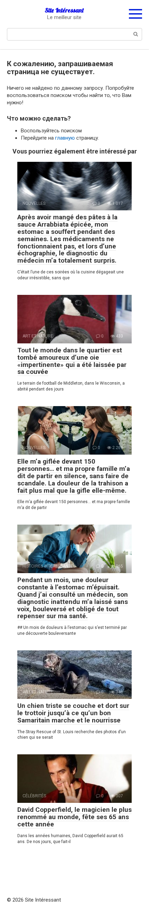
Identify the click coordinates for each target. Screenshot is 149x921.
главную (65, 138)
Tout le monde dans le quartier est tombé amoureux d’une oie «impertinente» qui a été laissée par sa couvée (71, 361)
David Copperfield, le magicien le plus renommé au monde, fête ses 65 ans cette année (74, 817)
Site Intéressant (64, 10)
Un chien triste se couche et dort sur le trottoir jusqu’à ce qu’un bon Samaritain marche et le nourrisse (73, 713)
